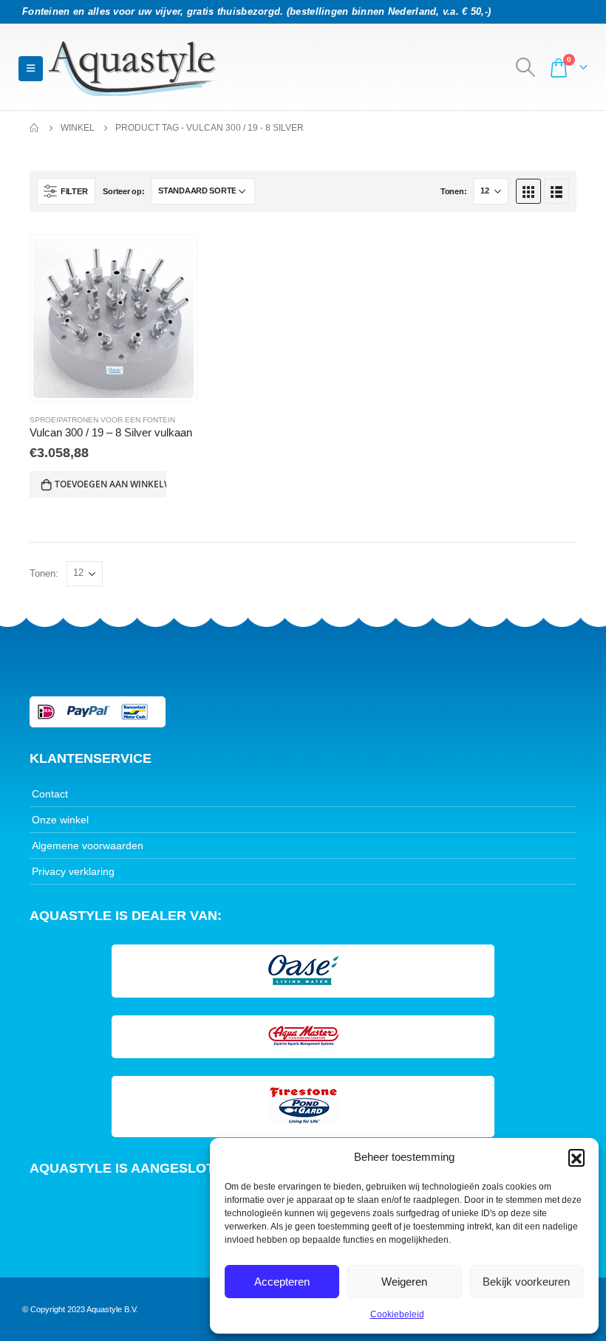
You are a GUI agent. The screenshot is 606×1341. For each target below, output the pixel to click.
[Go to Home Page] (35, 128)
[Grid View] (528, 191)
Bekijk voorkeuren (526, 1281)
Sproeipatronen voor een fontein (102, 420)
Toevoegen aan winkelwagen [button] (110, 484)
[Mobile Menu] (30, 68)
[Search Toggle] (525, 67)
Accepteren (282, 1281)
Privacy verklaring (73, 871)
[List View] (556, 191)
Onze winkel (60, 820)
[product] (113, 318)
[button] (576, 1157)
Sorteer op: (123, 191)
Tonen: (453, 191)
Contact (50, 794)
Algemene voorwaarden (87, 845)
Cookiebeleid (397, 1314)
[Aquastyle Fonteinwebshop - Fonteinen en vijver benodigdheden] (132, 68)
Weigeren (404, 1281)
